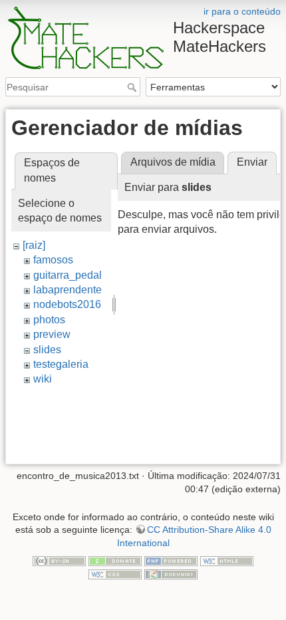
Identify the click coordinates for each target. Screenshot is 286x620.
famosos (53, 259)
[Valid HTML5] (226, 560)
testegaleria (60, 364)
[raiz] (34, 245)
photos (49, 319)
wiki (42, 379)
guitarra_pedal (67, 275)
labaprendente (67, 289)
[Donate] (115, 560)
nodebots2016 (67, 304)
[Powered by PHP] (171, 560)
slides (47, 349)
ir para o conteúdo (242, 11)
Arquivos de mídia (172, 162)
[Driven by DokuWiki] (171, 573)
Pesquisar (133, 87)
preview (52, 334)
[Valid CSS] (115, 573)
